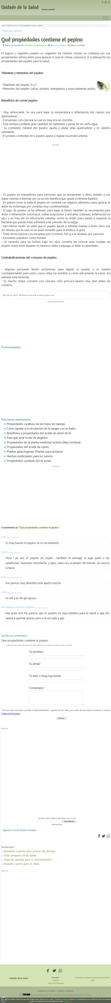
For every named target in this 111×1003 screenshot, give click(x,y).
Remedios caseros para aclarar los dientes (30, 851)
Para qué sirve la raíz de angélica (27, 437)
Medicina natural (11, 30)
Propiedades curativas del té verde (29, 460)
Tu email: (35, 663)
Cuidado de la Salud (20, 7)
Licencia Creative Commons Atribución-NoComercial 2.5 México (69, 995)
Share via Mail (77, 45)
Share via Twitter (58, 45)
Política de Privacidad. (10, 713)
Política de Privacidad (56, 983)
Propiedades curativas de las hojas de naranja (36, 424)
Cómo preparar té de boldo (20, 855)
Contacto (55, 980)
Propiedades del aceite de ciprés (28, 447)
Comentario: (37, 688)
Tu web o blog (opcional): (45, 676)
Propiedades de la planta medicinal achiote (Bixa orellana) (44, 442)
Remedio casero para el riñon (21, 864)
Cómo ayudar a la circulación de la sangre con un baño (41, 428)
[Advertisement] (55, 166)
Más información (77, 1001)
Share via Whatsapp (36, 45)
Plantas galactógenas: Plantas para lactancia (35, 451)
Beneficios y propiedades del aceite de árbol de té (39, 433)
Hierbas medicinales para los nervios (30, 456)
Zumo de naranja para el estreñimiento (28, 860)
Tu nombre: (36, 651)
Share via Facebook (13, 45)
